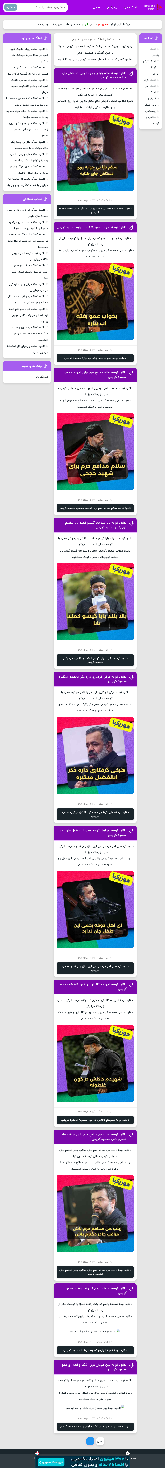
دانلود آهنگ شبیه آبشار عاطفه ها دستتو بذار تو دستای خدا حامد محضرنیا (28, 241)
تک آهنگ (150, 105)
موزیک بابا (41, 377)
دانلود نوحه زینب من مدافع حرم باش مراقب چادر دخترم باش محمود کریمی (93, 1136)
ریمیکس (112, 7)
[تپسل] (37, 1453)
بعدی (100, 1441)
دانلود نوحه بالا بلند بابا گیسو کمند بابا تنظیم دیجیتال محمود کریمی (96, 525)
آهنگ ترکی (149, 61)
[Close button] (128, 1453)
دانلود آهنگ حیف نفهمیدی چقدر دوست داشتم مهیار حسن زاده (29, 272)
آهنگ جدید (130, 7)
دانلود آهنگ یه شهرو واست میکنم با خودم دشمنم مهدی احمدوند (30, 334)
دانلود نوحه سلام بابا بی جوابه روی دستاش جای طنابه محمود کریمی (95, 210)
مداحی (97, 7)
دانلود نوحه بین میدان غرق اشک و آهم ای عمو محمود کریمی (95, 1427)
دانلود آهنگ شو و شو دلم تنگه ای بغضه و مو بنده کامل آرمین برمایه (28, 315)
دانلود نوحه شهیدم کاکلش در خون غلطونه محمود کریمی (95, 1120)
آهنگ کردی (149, 80)
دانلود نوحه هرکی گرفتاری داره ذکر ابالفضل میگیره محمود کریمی (95, 814)
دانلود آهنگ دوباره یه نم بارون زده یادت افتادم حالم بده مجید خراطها (28, 129)
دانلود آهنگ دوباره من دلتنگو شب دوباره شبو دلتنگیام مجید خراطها (29, 86)
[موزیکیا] (152, 7)
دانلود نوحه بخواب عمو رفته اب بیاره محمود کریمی (92, 227)
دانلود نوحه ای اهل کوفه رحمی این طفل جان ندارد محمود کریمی (95, 968)
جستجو (10, 7)
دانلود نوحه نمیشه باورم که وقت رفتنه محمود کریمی (95, 1350)
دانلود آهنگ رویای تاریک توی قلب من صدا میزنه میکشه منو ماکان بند (29, 55)
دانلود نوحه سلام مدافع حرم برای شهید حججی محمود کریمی (95, 508)
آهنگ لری (150, 86)
